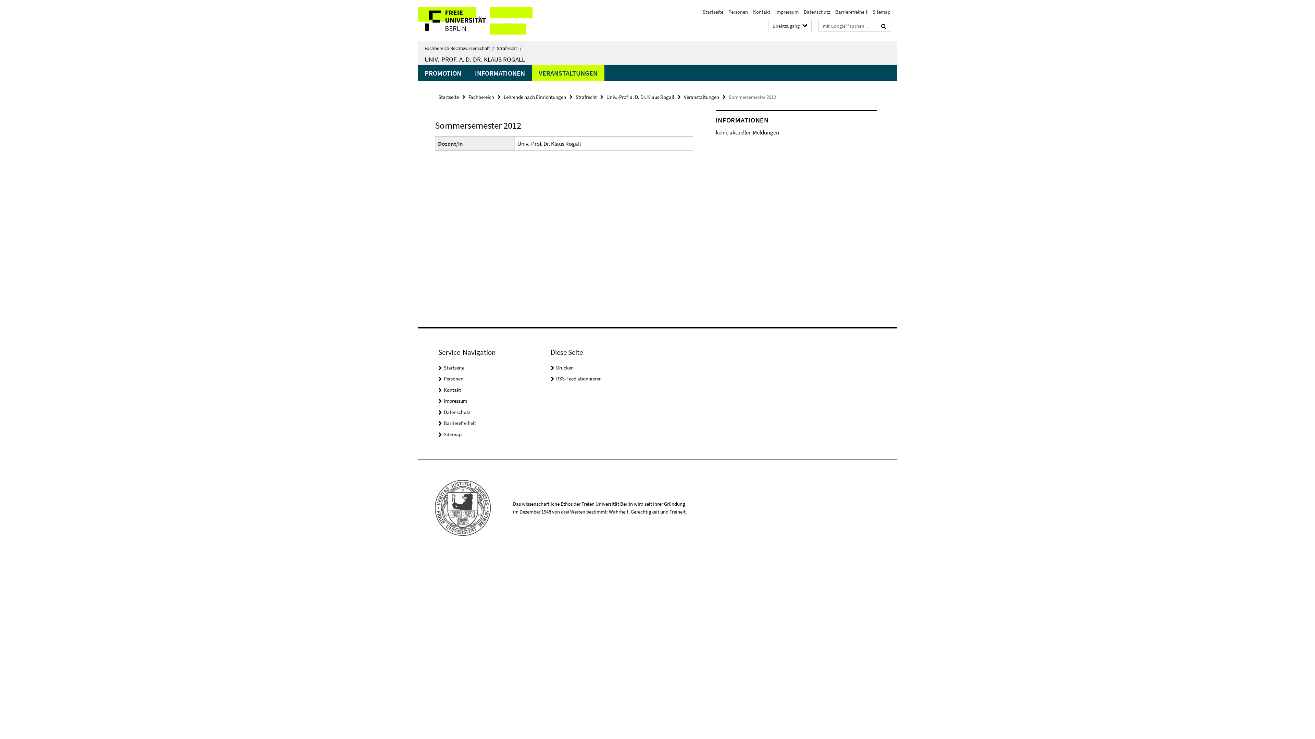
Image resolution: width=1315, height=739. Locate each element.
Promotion (443, 73)
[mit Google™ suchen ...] (883, 26)
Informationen (500, 73)
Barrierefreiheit (851, 12)
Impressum (787, 12)
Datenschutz (817, 12)
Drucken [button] (565, 367)
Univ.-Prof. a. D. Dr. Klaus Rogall (475, 59)
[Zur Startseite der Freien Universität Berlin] (475, 21)
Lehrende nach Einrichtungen (535, 97)
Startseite (713, 12)
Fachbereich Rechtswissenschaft (459, 48)
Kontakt (761, 12)
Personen (738, 12)
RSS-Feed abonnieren (579, 378)
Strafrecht (509, 48)
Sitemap (881, 12)
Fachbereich (481, 97)
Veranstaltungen (568, 73)
